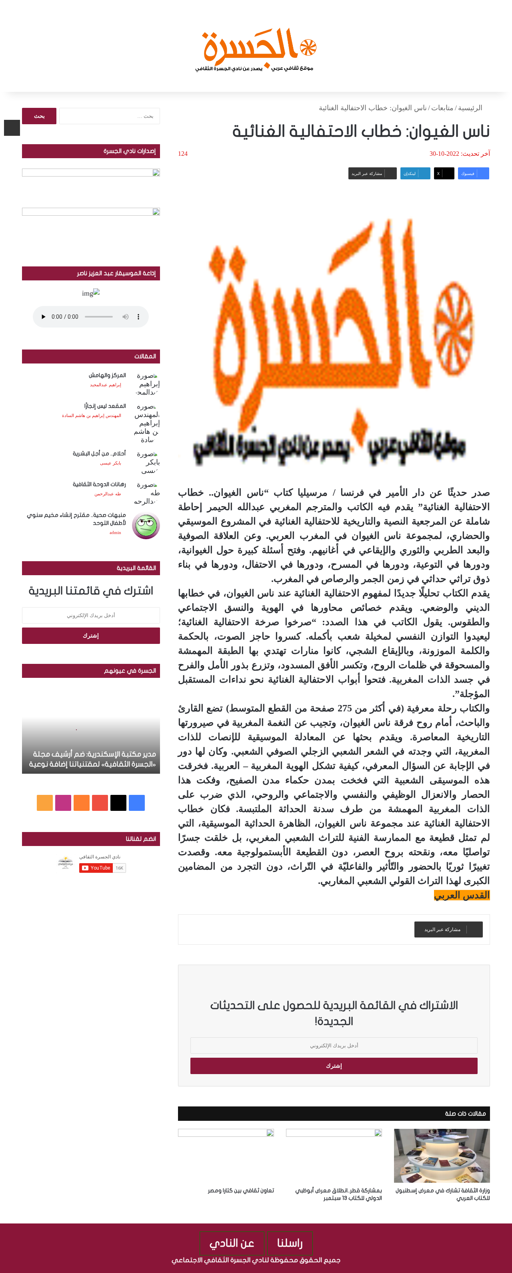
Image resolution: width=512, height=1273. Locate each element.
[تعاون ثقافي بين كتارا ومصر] (226, 1156)
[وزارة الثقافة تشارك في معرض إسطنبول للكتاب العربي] (442, 1156)
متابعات (442, 108)
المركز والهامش (107, 375)
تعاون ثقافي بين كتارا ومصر (241, 1191)
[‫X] (118, 803)
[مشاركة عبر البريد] (12, 128)
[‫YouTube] (100, 803)
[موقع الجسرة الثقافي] (256, 46)
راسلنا (290, 1243)
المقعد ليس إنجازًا (105, 406)
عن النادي (232, 1243)
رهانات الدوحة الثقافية (99, 484)
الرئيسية (471, 108)
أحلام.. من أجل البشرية (99, 454)
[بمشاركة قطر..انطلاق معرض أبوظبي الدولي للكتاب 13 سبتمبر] (334, 1156)
